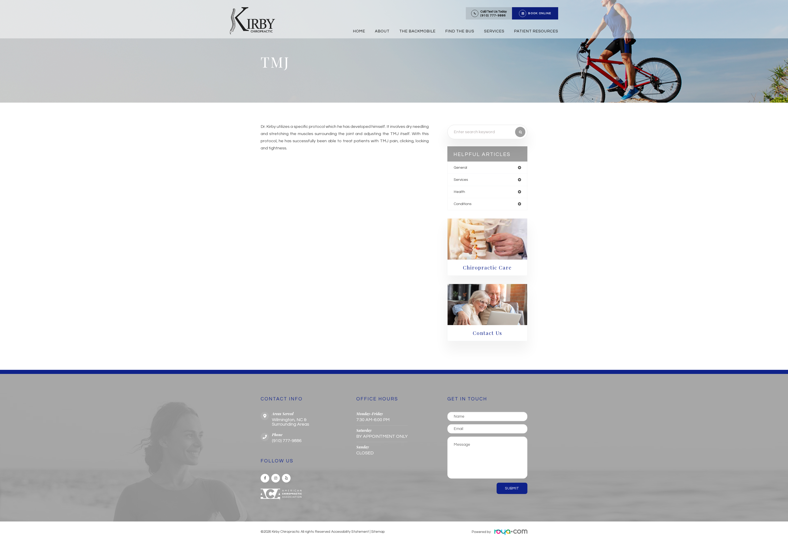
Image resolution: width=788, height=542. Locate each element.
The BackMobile (417, 31)
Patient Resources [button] (536, 31)
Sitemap (378, 532)
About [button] (382, 31)
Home (359, 31)
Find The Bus (459, 31)
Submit (512, 488)
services (461, 180)
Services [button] (494, 31)
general (460, 168)
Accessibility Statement (350, 532)
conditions (463, 204)
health (459, 192)
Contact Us (487, 332)
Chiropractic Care (487, 267)
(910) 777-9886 (493, 15)
